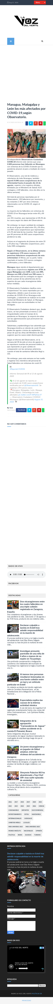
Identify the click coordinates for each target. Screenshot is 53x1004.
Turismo (37, 835)
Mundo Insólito (14, 831)
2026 (34, 806)
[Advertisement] (26, 72)
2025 (28, 806)
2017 (16, 802)
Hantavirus (36, 814)
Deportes (25, 810)
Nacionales (11, 410)
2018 (22, 802)
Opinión (39, 831)
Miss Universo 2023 (15, 826)
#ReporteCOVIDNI (17, 369)
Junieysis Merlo (14, 822)
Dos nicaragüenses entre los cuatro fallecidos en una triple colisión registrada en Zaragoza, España (26, 607)
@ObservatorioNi (31, 385)
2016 (10, 802)
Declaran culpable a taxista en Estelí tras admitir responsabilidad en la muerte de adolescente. (25, 630)
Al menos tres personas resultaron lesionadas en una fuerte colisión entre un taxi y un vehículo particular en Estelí (25, 679)
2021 (40, 802)
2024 (22, 806)
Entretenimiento (14, 814)
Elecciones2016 (37, 810)
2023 (16, 806)
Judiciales (28, 818)
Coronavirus (13, 810)
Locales (26, 822)
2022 (10, 806)
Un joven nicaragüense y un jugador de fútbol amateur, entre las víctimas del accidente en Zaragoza (26, 752)
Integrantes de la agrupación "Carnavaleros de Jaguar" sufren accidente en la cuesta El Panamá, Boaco (26, 726)
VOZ (20, 993)
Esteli (26, 814)
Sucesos (28, 835)
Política (11, 835)
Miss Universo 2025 (33, 826)
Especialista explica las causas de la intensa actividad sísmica (31, 702)
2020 (34, 802)
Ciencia (41, 806)
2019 (28, 802)
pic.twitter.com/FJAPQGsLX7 (30, 395)
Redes (20, 835)
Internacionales (14, 818)
